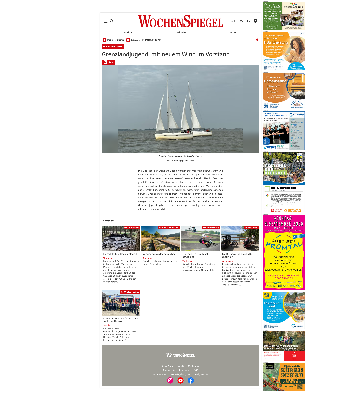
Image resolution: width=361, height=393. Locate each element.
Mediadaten (194, 366)
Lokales (233, 32)
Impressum (184, 370)
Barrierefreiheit (160, 374)
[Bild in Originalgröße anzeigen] (180, 109)
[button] (106, 21)
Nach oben (110, 220)
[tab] (108, 62)
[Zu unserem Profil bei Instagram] (170, 380)
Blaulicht (128, 32)
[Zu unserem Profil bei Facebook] (191, 380)
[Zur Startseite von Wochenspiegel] (180, 21)
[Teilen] (257, 40)
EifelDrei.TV (181, 32)
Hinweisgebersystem (181, 374)
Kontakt (180, 366)
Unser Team (167, 366)
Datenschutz (169, 370)
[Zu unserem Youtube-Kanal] (180, 380)
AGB (196, 370)
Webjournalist (201, 374)
